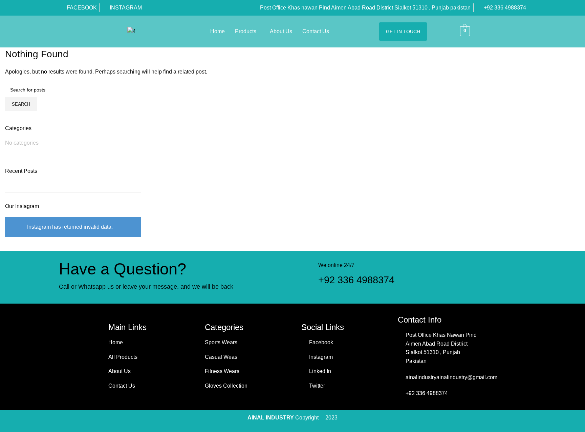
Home (217, 31)
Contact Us (315, 31)
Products (245, 31)
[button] (247, 31)
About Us (281, 31)
